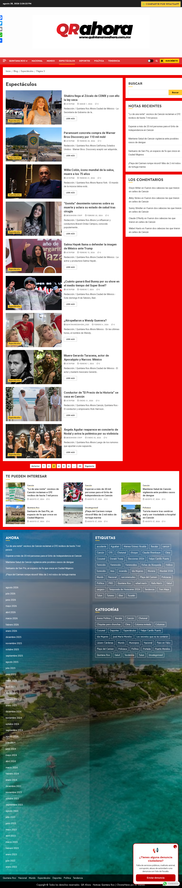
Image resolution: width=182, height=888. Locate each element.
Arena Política (103, 618)
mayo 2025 (11, 680)
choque (134, 552)
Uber (121, 595)
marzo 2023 (12, 842)
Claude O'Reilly (136, 218)
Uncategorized (91, 508)
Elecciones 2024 (136, 558)
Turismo (110, 595)
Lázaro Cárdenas (105, 642)
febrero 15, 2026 (87, 253)
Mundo (51, 60)
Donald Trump (116, 558)
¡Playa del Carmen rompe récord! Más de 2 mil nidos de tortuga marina (101, 514)
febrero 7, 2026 (87, 290)
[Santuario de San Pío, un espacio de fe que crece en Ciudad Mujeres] (15, 514)
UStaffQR (70, 104)
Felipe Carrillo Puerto (159, 558)
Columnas (160, 624)
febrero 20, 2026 (95, 216)
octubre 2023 (12, 798)
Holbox (169, 565)
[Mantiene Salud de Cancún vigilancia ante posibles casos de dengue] (131, 492)
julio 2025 (10, 668)
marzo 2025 (12, 693)
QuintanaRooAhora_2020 (77, 325)
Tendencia (114, 60)
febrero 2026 (12, 624)
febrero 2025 (12, 699)
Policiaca (147, 508)
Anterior (35, 466)
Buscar (135, 83)
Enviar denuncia (156, 878)
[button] (156, 61)
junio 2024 (11, 749)
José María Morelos (122, 636)
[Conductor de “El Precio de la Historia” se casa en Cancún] (34, 404)
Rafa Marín (156, 583)
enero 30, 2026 (94, 438)
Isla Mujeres (137, 571)
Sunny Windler (136, 208)
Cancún (30, 485)
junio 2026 (11, 600)
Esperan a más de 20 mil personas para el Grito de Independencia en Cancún (98, 492)
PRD (110, 583)
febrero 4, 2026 (101, 325)
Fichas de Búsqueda (151, 565)
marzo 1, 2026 (86, 104)
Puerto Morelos (162, 649)
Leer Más (70, 118)
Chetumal (121, 552)
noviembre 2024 (14, 717)
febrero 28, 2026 (87, 141)
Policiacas (166, 577)
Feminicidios (131, 565)
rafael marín (141, 583)
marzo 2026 (12, 618)
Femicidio (101, 565)
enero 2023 (11, 854)
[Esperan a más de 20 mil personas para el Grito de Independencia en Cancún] (73, 492)
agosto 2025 (12, 662)
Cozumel (101, 558)
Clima (167, 552)
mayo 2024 (11, 755)
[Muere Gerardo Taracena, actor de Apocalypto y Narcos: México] (34, 367)
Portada (147, 649)
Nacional (37, 60)
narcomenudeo (128, 577)
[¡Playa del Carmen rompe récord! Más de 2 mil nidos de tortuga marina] (73, 514)
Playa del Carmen (148, 577)
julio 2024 (10, 742)
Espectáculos (67, 60)
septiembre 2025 (14, 655)
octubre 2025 (12, 649)
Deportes (84, 60)
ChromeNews (123, 884)
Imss (112, 571)
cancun (166, 546)
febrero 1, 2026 (87, 364)
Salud (169, 583)
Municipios (134, 642)
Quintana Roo (17, 60)
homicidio (101, 571)
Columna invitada (143, 624)
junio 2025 (11, 674)
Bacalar (154, 546)
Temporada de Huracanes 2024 (124, 589)
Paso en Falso (163, 642)
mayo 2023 (11, 829)
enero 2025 (11, 705)
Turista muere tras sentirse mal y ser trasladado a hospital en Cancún (159, 514)
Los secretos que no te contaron (152, 636)
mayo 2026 (11, 606)
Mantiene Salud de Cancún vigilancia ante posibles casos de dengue (159, 492)
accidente (101, 546)
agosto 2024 (12, 736)
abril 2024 (11, 761)
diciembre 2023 (13, 786)
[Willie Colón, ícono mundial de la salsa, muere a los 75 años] (34, 181)
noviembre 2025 (14, 643)
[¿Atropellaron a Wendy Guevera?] (34, 330)
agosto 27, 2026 (37, 499)
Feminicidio (115, 565)
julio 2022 (10, 860)
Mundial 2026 (166, 571)
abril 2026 (11, 612)
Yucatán (131, 595)
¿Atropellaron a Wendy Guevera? (85, 320)
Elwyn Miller (135, 188)
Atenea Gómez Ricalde (135, 546)
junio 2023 (11, 823)
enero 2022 (11, 866)
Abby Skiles (135, 198)
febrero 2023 (12, 848)
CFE (111, 552)
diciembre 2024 (13, 711)
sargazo (101, 589)
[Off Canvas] (4, 60)
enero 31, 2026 (86, 401)
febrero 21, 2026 (87, 178)
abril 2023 (11, 835)
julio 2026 (10, 593)
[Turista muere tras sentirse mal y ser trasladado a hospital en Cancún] (131, 514)
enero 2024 (11, 780)
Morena (151, 571)
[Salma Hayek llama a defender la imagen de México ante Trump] (34, 256)
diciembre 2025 (13, 637)
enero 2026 (11, 631)
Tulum (99, 595)
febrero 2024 (12, 773)
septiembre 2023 (14, 804)
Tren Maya (164, 589)
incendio (123, 571)
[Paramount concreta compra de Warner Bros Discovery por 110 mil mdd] (34, 144)
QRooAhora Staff (74, 216)
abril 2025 (11, 686)
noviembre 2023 (14, 792)
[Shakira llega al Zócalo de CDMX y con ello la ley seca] (34, 107)
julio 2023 (10, 817)
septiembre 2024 (14, 730)
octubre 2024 (12, 724)
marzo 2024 (12, 767)
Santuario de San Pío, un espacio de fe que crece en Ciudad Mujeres (42, 514)
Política (99, 60)
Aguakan (115, 546)
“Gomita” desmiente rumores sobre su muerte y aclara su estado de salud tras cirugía (89, 207)
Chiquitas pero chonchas (109, 624)
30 (80, 466)
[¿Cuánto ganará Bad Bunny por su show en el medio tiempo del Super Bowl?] (34, 293)
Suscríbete (172, 60)
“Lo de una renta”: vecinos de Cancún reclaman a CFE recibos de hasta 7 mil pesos (43, 492)
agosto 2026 (12, 587)
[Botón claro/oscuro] (150, 60)
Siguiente (89, 466)
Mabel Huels (135, 228)
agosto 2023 (12, 811)
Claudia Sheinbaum (151, 552)
